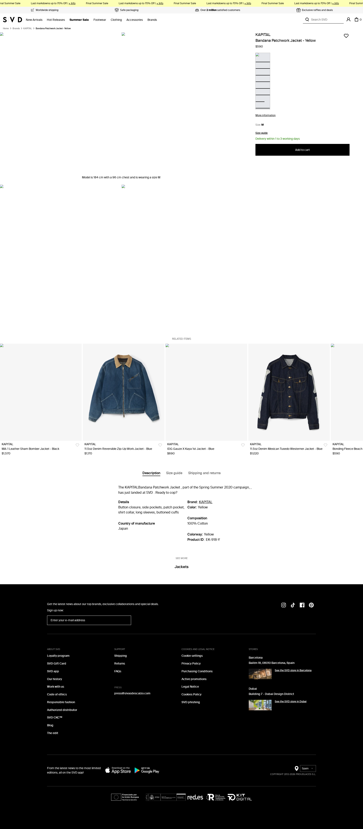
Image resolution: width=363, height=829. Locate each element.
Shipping (120, 656)
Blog (50, 725)
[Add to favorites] (346, 35)
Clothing (116, 20)
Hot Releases (56, 20)
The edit (52, 733)
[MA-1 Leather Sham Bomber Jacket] (41, 392)
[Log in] (348, 19)
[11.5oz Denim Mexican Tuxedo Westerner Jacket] (289, 392)
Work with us (55, 686)
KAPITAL (27, 28)
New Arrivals (34, 20)
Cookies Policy (191, 694)
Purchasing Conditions (197, 671)
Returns (119, 663)
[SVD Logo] (12, 19)
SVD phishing (191, 702)
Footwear (99, 20)
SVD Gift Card (56, 663)
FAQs (117, 671)
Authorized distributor (62, 710)
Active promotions (194, 679)
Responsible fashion (61, 702)
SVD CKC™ (54, 717)
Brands (152, 20)
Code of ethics (57, 694)
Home (6, 28)
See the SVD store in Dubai (290, 701)
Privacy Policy (191, 663)
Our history (54, 679)
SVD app (53, 671)
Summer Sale (79, 20)
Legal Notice (190, 686)
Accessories (134, 20)
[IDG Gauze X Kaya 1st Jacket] (206, 392)
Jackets (181, 567)
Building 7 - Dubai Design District (271, 694)
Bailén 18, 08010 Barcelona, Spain (272, 663)
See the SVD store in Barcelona (293, 670)
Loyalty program (58, 656)
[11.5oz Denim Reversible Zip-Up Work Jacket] (123, 392)
